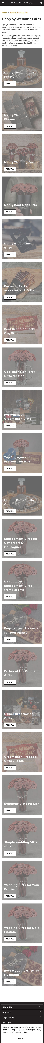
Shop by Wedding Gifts (19, 12)
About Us (7, 1007)
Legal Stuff (8, 1017)
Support (7, 1012)
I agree (21, 1038)
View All (10, 83)
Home (4, 12)
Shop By (7, 1023)
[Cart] (41, 3)
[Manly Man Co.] (22, 2)
